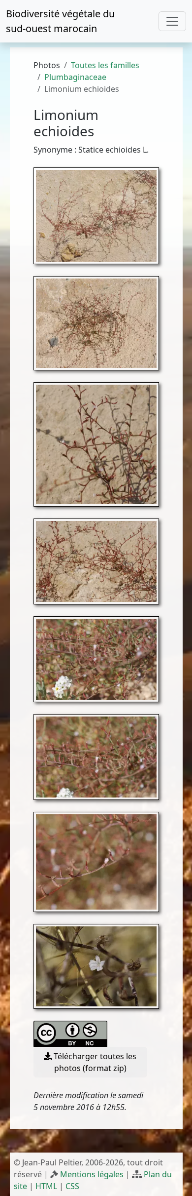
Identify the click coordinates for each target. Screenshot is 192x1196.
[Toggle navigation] (172, 21)
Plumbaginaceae (75, 77)
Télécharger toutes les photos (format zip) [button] (94, 1062)
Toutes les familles (105, 65)
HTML (46, 1186)
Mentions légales (92, 1174)
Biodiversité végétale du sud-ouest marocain (60, 21)
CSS (72, 1186)
